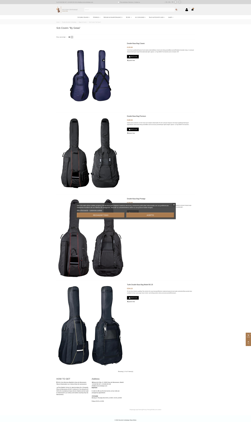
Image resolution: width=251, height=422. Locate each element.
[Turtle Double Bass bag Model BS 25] (90, 326)
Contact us (137, 2)
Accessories (140, 17)
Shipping (132, 409)
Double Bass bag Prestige (136, 199)
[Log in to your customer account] (187, 9)
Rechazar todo (100, 215)
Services (130, 2)
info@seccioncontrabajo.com (85, 2)
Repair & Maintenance (113, 17)
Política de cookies (156, 409)
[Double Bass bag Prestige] (90, 238)
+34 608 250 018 (72, 2)
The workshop (124, 2)
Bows (128, 17)
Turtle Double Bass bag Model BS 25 (140, 284)
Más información (82, 210)
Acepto (150, 215)
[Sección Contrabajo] (67, 9)
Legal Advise (138, 409)
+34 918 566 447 (62, 2)
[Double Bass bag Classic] (90, 76)
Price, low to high (61, 37)
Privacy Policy (146, 409)
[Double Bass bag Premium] (90, 153)
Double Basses (83, 17)
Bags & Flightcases (156, 17)
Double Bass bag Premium (136, 116)
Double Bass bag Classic (136, 43)
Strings (96, 17)
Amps (170, 17)
